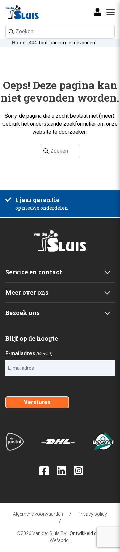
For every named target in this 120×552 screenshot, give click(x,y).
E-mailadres (28, 353)
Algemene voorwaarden (38, 514)
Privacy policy (92, 514)
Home (18, 42)
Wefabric (59, 540)
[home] (14, 12)
